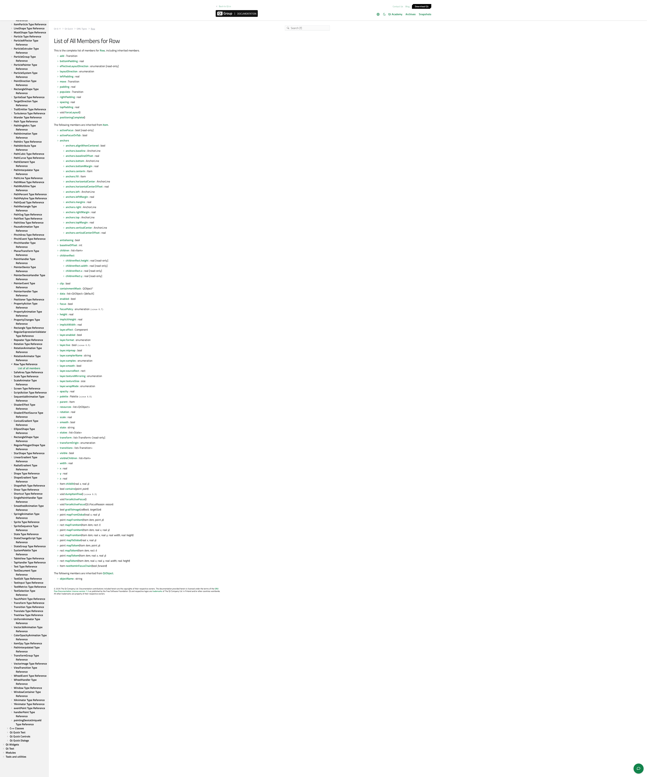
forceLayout (72, 112)
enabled (64, 299)
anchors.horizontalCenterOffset (84, 186)
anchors (64, 140)
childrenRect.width (77, 266)
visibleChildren (68, 458)
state (63, 427)
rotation (64, 412)
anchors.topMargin (77, 222)
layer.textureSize (69, 381)
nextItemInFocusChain (78, 566)
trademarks (157, 591)
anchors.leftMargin (77, 197)
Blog (407, 6)
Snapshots (425, 14)
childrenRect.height (77, 260)
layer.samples (68, 361)
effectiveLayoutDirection (74, 66)
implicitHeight (68, 319)
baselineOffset (68, 245)
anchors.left (73, 192)
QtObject (108, 573)
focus (63, 304)
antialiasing (66, 240)
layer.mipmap (67, 350)
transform (66, 437)
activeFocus (66, 130)
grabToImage (72, 509)
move (63, 81)
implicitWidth (68, 324)
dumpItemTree (73, 494)
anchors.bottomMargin (79, 166)
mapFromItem (74, 520)
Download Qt (421, 6)
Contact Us (398, 6)
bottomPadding (69, 61)
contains (70, 489)
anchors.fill (72, 176)
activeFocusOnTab (70, 135)
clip (62, 283)
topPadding (66, 107)
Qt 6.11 (57, 29)
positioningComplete (72, 117)
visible (63, 453)
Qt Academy (395, 14)
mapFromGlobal (75, 514)
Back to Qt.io (225, 6)
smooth (64, 422)
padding (64, 87)
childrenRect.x (74, 271)
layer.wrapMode (69, 386)
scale (63, 417)
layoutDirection (69, 71)
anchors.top (73, 217)
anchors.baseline (75, 151)
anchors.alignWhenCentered (82, 145)
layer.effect (66, 330)
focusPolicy (66, 309)
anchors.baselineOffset (79, 156)
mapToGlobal (73, 540)
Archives (411, 14)
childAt (70, 484)
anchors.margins (75, 202)
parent (64, 402)
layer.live (65, 345)
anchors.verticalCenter (79, 228)
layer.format (67, 340)
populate (65, 92)
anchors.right (73, 207)
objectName (67, 579)
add (62, 56)
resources (65, 407)
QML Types (82, 29)
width (63, 463)
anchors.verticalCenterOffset (83, 233)
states (63, 432)
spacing (64, 102)
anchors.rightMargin (77, 212)
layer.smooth (67, 366)
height (63, 314)
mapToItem (72, 545)
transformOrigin (69, 443)
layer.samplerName (71, 355)
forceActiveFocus (75, 499)
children (64, 250)
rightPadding (67, 97)
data (62, 293)
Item (105, 125)
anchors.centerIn (75, 171)
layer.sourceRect (69, 371)
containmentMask (70, 288)
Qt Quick (69, 29)
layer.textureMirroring (72, 376)
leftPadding (66, 76)
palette (64, 396)
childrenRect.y (74, 276)
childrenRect (67, 255)
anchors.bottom (75, 161)
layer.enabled (67, 335)
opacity (64, 391)
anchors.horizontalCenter (80, 181)
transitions (66, 448)
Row (102, 50)
